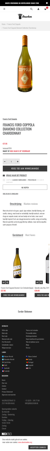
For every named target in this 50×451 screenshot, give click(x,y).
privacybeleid (32, 180)
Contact (4, 389)
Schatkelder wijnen (7, 344)
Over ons (4, 383)
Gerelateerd (18, 235)
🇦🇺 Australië (5, 368)
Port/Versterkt (6, 342)
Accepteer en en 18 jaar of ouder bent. (25, 181)
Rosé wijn (4, 336)
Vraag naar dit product (16, 175)
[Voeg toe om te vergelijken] (3, 282)
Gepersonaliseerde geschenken (35, 339)
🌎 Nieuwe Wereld (7, 356)
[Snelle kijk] (7, 282)
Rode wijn (4, 333)
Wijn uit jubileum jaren (32, 342)
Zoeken (4, 386)
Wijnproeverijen (6, 347)
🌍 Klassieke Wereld (8, 359)
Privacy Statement (7, 391)
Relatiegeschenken (31, 336)
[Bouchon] (25, 16)
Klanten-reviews (31, 203)
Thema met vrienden (32, 330)
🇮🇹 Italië (4, 365)
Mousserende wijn (7, 339)
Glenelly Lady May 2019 (42, 287)
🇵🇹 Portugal (29, 362)
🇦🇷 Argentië (29, 365)
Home (3, 380)
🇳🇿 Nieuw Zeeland (31, 356)
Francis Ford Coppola (10, 119)
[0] (45, 9)
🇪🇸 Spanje (29, 359)
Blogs (27, 344)
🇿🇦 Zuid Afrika (6, 362)
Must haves (30, 235)
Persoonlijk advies (31, 333)
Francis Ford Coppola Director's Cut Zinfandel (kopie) (17, 287)
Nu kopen (25, 187)
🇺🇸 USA (28, 368)
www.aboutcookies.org (25, 442)
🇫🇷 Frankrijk (5, 371)
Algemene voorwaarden (9, 394)
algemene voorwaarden (19, 180)
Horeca (28, 347)
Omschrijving (15, 203)
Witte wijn (5, 330)
